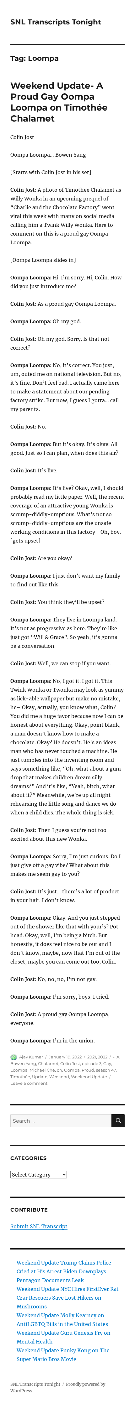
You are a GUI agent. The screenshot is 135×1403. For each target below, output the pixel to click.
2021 (91, 1056)
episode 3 (91, 1063)
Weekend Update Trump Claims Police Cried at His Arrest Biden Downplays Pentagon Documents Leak (64, 1271)
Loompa (19, 1070)
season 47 (106, 1070)
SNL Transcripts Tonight (55, 22)
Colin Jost (70, 1063)
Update (39, 1076)
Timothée (20, 1076)
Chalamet (48, 1063)
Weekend (59, 1076)
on (59, 1070)
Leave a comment (28, 1083)
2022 (102, 1056)
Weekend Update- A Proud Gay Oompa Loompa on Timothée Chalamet (59, 102)
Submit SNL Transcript (39, 1226)
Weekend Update (89, 1076)
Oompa (72, 1070)
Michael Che (42, 1070)
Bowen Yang (23, 1063)
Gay (107, 1063)
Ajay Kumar (31, 1056)
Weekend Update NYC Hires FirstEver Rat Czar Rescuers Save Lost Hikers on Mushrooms (68, 1298)
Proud (88, 1070)
